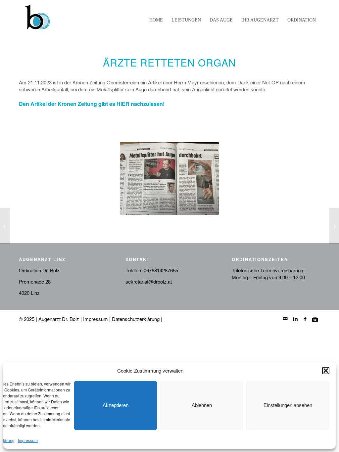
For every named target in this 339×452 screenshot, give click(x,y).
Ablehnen (202, 405)
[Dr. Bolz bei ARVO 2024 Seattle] (334, 226)
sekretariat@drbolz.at (148, 281)
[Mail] (285, 319)
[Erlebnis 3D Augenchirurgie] (5, 226)
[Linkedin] (295, 319)
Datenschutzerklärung (136, 318)
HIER (123, 104)
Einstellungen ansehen (288, 405)
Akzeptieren (115, 405)
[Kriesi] (315, 319)
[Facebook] (305, 319)
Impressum (28, 440)
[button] (325, 370)
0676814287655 (161, 270)
